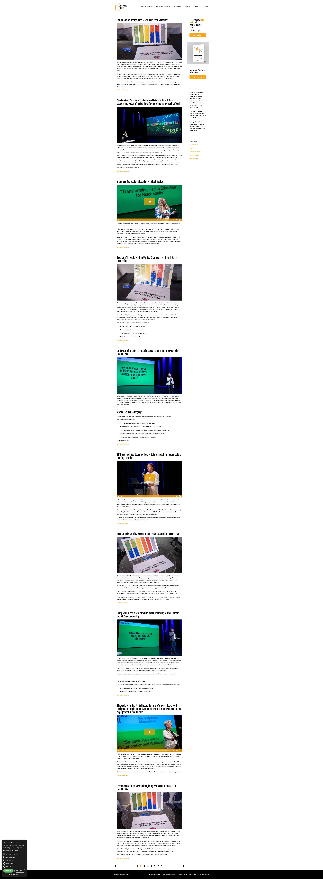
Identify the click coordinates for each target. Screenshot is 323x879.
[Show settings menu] (177, 220)
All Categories (194, 145)
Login (206, 7)
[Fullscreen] (180, 220)
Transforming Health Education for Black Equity (140, 181)
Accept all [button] (8, 871)
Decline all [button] (19, 871)
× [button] (25, 841)
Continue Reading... (123, 90)
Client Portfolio (176, 7)
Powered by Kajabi (203, 875)
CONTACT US (197, 7)
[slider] (148, 220)
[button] (14, 875)
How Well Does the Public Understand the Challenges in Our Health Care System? (198, 114)
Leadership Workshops (163, 7)
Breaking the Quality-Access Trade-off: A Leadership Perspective (148, 533)
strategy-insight (194, 159)
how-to (192, 148)
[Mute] (173, 220)
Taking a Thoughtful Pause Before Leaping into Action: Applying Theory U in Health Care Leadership (197, 126)
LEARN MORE (197, 77)
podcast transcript (195, 152)
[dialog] (14, 858)
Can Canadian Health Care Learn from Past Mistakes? (142, 20)
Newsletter (186, 7)
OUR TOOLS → (198, 35)
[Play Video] (118, 220)
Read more (15, 850)
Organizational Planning (147, 7)
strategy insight (194, 155)
